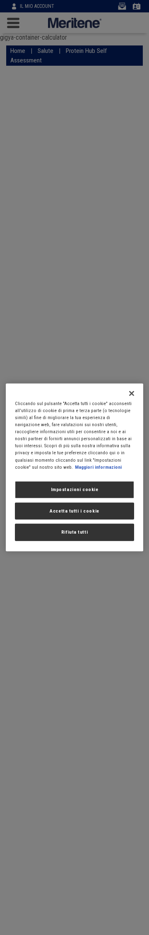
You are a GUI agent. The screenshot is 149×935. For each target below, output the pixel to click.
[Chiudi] (132, 393)
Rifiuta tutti (74, 532)
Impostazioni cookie (75, 489)
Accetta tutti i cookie (74, 510)
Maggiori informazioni (98, 467)
